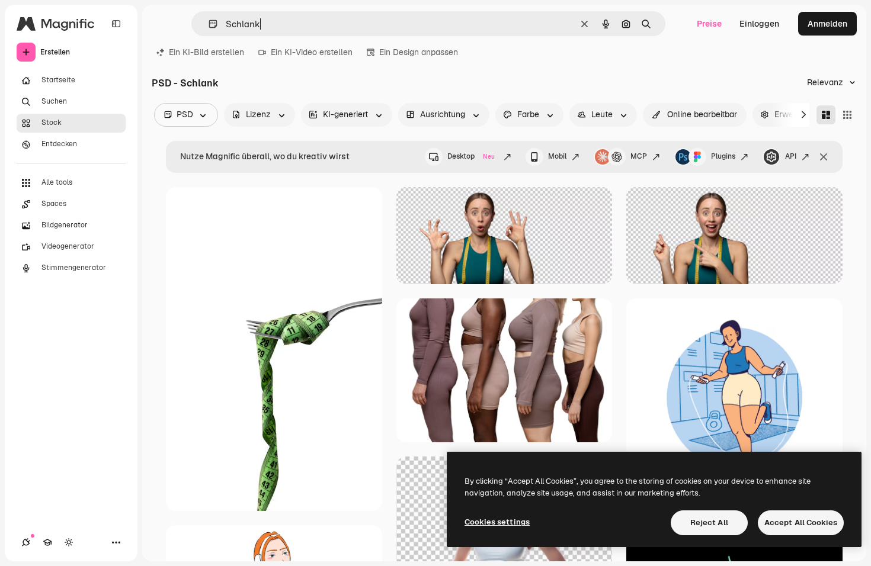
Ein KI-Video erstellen (312, 52)
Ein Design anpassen (418, 52)
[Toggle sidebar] (116, 23)
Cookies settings (497, 522)
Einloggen (759, 23)
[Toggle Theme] (68, 542)
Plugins (723, 156)
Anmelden (827, 23)
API (790, 156)
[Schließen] (823, 157)
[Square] (847, 114)
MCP (638, 156)
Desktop (471, 156)
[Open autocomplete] (208, 24)
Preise (709, 23)
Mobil (557, 156)
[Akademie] (47, 542)
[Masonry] (825, 114)
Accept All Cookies (800, 522)
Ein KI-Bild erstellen (206, 52)
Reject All (709, 522)
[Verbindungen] (26, 542)
